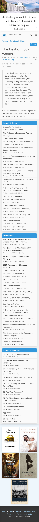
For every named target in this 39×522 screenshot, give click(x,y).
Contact (18, 512)
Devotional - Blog (17, 41)
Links (11, 512)
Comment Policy (29, 512)
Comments (11, 514)
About (4, 512)
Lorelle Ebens (23, 57)
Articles (5, 41)
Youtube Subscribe (24, 514)
